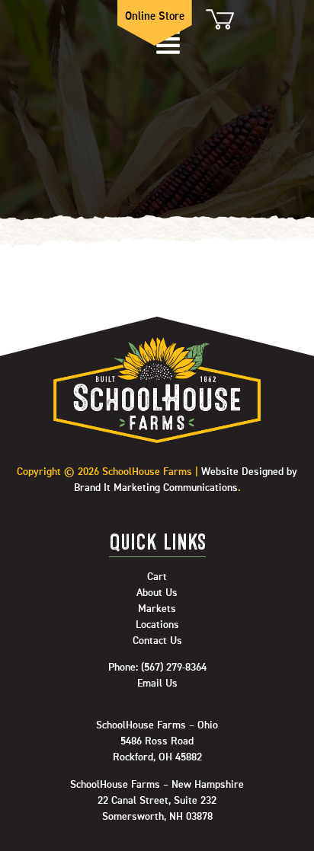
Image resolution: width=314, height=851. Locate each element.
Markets (157, 609)
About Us (157, 593)
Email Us (157, 683)
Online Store (154, 16)
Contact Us (157, 641)
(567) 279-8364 (174, 667)
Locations (157, 625)
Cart (218, 19)
